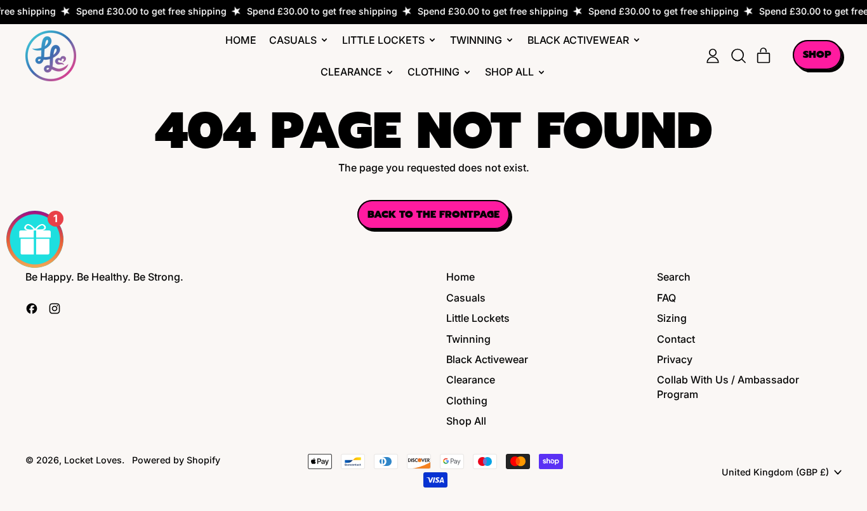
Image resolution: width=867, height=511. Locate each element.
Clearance (470, 379)
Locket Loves (93, 460)
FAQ (666, 297)
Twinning (468, 339)
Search (674, 276)
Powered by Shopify (176, 460)
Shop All (466, 421)
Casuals (466, 297)
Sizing (672, 318)
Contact (676, 339)
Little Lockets (478, 318)
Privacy (674, 359)
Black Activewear (487, 359)
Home (240, 40)
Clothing (466, 400)
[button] (738, 56)
